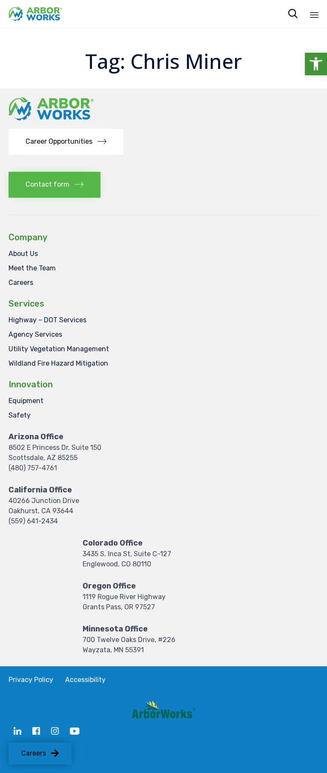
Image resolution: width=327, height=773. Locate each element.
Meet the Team (32, 268)
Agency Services (35, 334)
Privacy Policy (31, 680)
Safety (20, 415)
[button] (316, 64)
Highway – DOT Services (47, 320)
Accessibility (85, 680)
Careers (21, 283)
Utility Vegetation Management (59, 349)
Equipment (26, 401)
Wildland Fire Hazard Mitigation (58, 363)
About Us (23, 254)
